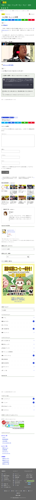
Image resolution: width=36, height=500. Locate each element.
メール (3, 155)
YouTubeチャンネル (7, 406)
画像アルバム (5, 448)
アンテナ (16, 478)
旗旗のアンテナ (6, 348)
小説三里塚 (4, 441)
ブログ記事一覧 (6, 340)
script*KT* (33, 479)
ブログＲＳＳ (6, 410)
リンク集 (5, 370)
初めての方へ (6, 321)
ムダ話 (16, 117)
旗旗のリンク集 (5, 463)
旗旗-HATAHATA (16, 497)
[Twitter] (3, 8)
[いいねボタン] (2, 23)
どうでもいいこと (17, 10)
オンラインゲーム (7, 355)
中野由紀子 (5, 25)
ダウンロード (6, 366)
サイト (2, 161)
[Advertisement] (18, 106)
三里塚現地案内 (5, 462)
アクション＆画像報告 (8, 351)
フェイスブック (6, 398)
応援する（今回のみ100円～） (18, 298)
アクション (17, 474)
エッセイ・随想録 (11, 10)
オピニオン (6, 10)
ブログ (3, 437)
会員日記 (3, 14)
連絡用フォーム (7, 485)
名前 (2, 149)
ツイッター (5, 402)
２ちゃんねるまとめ (6, 442)
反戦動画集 (5, 359)
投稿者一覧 (6, 483)
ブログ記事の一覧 (7, 487)
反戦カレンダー (6, 344)
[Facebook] (1, 8)
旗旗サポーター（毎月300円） (18, 299)
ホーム (4, 317)
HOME (3, 10)
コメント (3, 134)
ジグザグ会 (5, 325)
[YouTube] (5, 8)
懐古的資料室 (6, 363)
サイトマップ (6, 332)
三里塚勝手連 (6, 328)
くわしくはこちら (18, 301)
